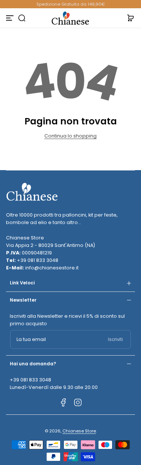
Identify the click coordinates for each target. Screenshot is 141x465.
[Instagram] (77, 402)
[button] (22, 18)
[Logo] (70, 18)
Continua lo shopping (70, 136)
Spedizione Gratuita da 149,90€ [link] (70, 4)
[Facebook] (63, 402)
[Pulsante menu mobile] (10, 17)
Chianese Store (79, 431)
